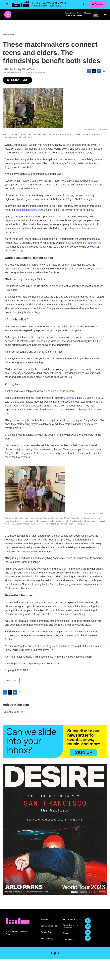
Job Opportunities (49, 926)
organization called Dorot (30, 209)
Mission (44, 919)
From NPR (9, 34)
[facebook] (88, 921)
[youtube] (88, 938)
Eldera (69, 397)
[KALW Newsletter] (55, 741)
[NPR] (55, 953)
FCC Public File (70, 919)
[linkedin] (88, 932)
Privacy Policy (47, 938)
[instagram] (88, 926)
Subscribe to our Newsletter (70, 926)
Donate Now (46, 932)
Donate (99, 4)
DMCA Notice (69, 939)
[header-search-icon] (84, 4)
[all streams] (106, 14)
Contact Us (68, 933)
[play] (8, 14)
